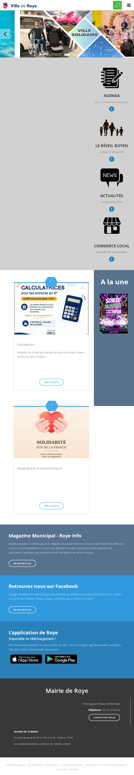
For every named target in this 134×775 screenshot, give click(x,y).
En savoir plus (111, 109)
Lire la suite (51, 382)
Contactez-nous (104, 717)
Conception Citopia (71, 765)
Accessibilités (35, 765)
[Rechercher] (117, 5)
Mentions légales (16, 765)
